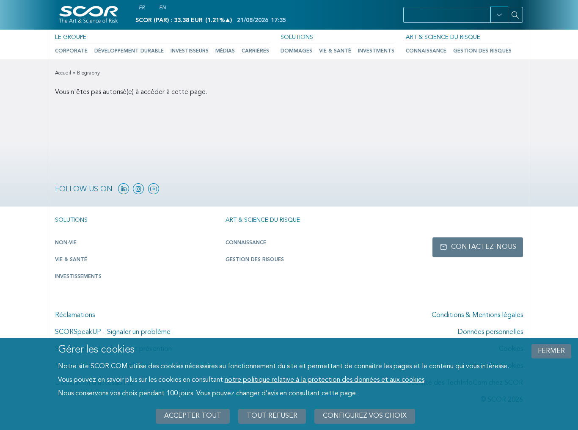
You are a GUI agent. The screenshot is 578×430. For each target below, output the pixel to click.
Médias (225, 51)
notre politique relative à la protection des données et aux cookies (324, 380)
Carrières (255, 51)
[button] (499, 15)
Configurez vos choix (365, 416)
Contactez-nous (483, 247)
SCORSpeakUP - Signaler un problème (113, 332)
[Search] (515, 15)
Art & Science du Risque (443, 37)
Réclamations (75, 315)
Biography (88, 73)
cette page (339, 393)
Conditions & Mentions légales (477, 315)
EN (162, 8)
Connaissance (426, 51)
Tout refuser (272, 416)
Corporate (71, 51)
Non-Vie (66, 242)
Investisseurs (190, 51)
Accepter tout (192, 416)
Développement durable (129, 51)
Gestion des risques (482, 51)
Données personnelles (490, 332)
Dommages (296, 51)
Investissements (78, 276)
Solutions (297, 37)
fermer (551, 351)
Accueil (63, 73)
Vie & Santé (335, 51)
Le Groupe (70, 37)
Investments (376, 51)
